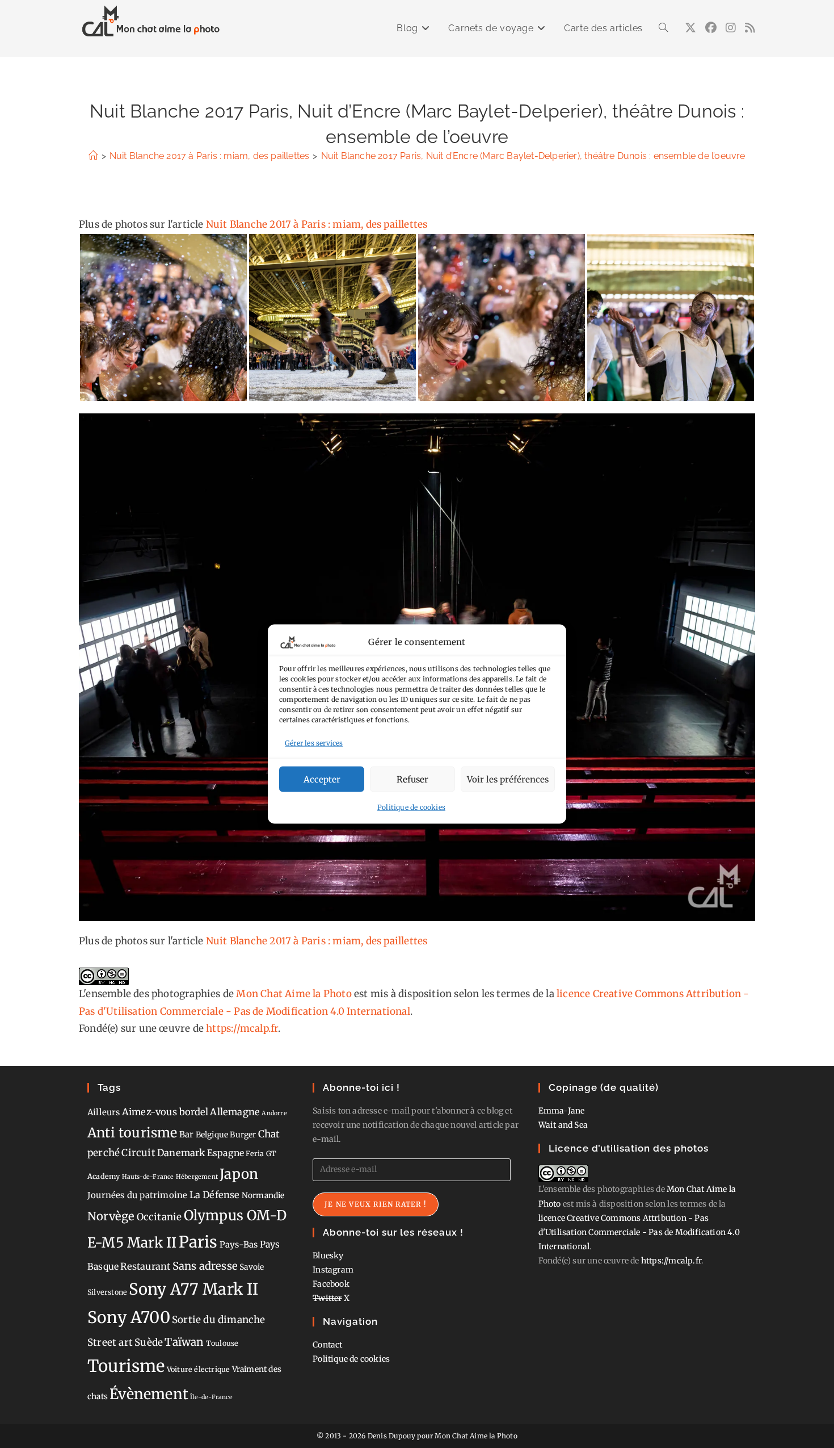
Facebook (331, 1284)
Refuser (412, 778)
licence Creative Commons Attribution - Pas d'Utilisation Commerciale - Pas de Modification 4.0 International (639, 1232)
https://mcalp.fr (242, 1028)
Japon (239, 1174)
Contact (327, 1345)
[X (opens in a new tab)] (690, 28)
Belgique (212, 1134)
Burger (243, 1134)
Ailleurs (103, 1112)
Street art (110, 1342)
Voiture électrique (198, 1369)
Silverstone (107, 1292)
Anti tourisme (132, 1132)
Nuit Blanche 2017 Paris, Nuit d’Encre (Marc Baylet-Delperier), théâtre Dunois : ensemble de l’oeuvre (533, 155)
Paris (198, 1242)
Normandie (263, 1195)
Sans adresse (205, 1266)
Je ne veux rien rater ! (376, 1204)
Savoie (251, 1267)
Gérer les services (314, 742)
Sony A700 (128, 1317)
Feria (255, 1153)
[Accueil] (93, 155)
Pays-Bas (239, 1244)
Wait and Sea (563, 1125)
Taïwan (184, 1342)
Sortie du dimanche (219, 1319)
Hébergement (197, 1177)
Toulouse (222, 1343)
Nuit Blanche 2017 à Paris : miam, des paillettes (317, 224)
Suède (148, 1342)
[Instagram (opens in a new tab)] (730, 28)
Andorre (274, 1113)
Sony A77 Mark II (193, 1289)
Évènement (148, 1394)
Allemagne (235, 1112)
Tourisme (126, 1365)
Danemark (181, 1152)
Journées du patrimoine (137, 1195)
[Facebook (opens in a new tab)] (711, 28)
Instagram (333, 1270)
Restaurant (145, 1266)
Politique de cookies (411, 807)
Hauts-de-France (148, 1177)
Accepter (322, 778)
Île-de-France (211, 1397)
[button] (163, 317)
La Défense (214, 1194)
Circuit (138, 1152)
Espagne (225, 1153)
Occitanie (159, 1217)
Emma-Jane (561, 1111)
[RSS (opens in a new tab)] (750, 28)
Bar (186, 1134)
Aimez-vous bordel (165, 1112)
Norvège (110, 1216)
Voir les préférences (508, 778)
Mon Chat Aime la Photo (293, 993)
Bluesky (328, 1255)
